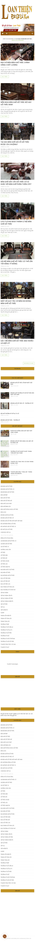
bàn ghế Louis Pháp (6, 503)
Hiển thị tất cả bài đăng (18, 40)
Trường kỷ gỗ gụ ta (6, 630)
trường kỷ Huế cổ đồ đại (8, 638)
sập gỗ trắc (4, 604)
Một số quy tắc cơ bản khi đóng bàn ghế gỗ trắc (16, 302)
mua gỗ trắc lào (5, 584)
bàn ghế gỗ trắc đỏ (6, 500)
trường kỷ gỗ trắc (6, 633)
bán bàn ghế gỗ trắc (6, 486)
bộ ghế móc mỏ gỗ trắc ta (8, 526)
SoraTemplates (15, 938)
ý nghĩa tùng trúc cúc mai (8, 644)
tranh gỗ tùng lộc (6, 618)
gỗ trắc (3, 552)
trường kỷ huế (5, 635)
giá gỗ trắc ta (5, 546)
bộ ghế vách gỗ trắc (7, 529)
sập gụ (3, 607)
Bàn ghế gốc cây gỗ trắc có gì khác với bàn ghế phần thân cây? (16, 183)
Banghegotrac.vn (26, 938)
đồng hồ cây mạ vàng (7, 538)
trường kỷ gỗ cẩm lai (7, 627)
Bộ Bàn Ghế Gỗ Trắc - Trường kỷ (10, 420)
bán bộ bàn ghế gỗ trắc (7, 492)
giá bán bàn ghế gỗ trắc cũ (8, 541)
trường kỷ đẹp (5, 624)
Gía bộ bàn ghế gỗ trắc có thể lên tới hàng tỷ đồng (17, 262)
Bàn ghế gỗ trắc (5, 498)
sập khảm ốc (4, 610)
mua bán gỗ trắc (5, 572)
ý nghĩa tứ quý (5, 647)
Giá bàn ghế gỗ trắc (6, 543)
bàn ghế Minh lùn (6, 506)
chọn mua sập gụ (6, 532)
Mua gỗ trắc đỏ (5, 581)
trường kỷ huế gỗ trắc (7, 641)
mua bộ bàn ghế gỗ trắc (8, 575)
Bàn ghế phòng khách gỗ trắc (9, 509)
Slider (2, 612)
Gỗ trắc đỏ (4, 558)
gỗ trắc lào (4, 564)
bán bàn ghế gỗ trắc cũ (7, 489)
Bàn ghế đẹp (4, 495)
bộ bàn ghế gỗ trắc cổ (7, 518)
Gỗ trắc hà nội (5, 561)
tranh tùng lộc (5, 621)
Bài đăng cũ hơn (28, 363)
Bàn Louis (3, 512)
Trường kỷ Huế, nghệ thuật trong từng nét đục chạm (21, 452)
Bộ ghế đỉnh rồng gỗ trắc (8, 523)
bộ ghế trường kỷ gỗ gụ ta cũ (10, 413)
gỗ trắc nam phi (5, 566)
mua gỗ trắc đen (5, 578)
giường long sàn (6, 549)
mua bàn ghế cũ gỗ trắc (7, 569)
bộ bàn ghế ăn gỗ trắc (7, 515)
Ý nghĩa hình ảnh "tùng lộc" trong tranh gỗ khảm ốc (21, 472)
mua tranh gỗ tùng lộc (7, 587)
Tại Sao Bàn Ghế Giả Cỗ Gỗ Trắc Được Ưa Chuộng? (15, 143)
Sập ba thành (4, 592)
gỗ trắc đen (4, 555)
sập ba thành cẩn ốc (6, 595)
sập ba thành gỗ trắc (7, 598)
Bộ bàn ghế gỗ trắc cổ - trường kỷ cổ (21, 403)
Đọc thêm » (5, 76)
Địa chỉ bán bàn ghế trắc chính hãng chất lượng (15, 63)
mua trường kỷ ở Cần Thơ (8, 589)
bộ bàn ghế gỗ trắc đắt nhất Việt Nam (11, 521)
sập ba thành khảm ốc (7, 601)
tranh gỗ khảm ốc (6, 615)
